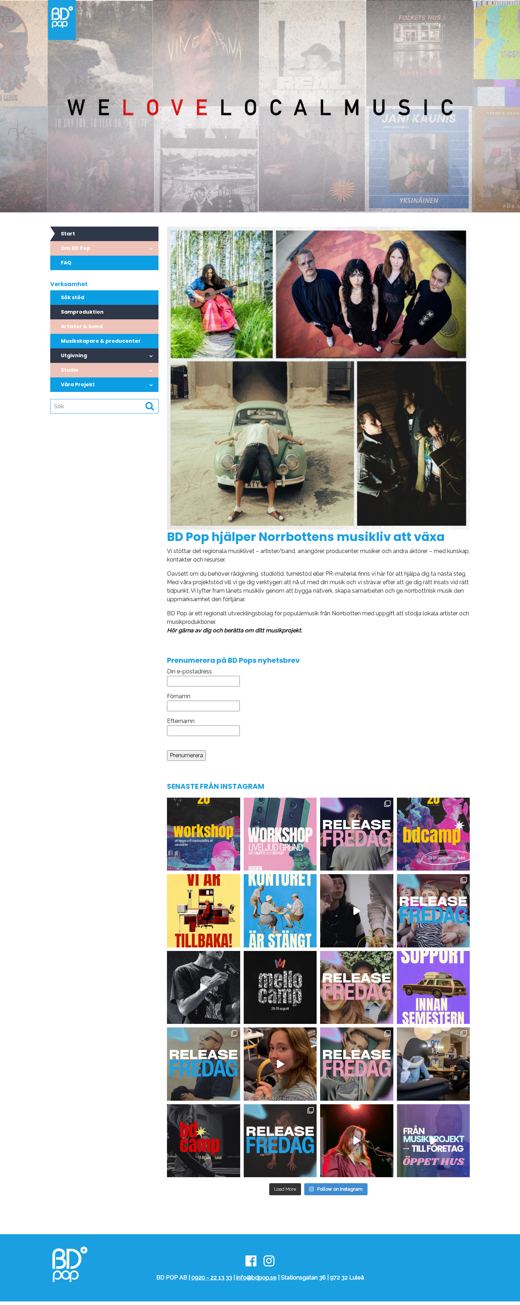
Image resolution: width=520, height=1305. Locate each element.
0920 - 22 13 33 (211, 1277)
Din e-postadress (189, 671)
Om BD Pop (75, 248)
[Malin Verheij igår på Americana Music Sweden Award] (356, 1141)
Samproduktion (82, 311)
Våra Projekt (78, 384)
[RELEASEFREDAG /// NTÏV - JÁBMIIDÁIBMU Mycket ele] (356, 1064)
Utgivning (74, 355)
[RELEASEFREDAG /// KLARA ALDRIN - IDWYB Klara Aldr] (280, 1141)
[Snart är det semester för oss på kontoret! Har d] (433, 987)
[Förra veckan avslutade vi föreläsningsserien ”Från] (433, 1064)
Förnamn (178, 696)
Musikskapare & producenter (101, 340)
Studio (70, 370)
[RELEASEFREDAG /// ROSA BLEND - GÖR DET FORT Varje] (433, 910)
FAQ (66, 262)
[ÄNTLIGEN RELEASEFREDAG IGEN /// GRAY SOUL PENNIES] (356, 834)
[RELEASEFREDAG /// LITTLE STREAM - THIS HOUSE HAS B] (356, 987)
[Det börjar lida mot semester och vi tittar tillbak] (356, 910)
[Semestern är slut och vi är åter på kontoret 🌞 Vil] (203, 910)
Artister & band (82, 326)
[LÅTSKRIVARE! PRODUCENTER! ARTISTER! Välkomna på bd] (203, 1141)
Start (68, 233)
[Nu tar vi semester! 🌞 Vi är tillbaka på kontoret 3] (280, 910)
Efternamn (181, 721)
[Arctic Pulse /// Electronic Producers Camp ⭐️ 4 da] (280, 1064)
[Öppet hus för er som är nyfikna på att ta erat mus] (433, 1141)
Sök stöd (72, 297)
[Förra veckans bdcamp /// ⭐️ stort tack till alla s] (203, 987)
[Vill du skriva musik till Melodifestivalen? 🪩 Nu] (280, 987)
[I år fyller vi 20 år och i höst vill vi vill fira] (433, 834)
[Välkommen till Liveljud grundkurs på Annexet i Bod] (280, 834)
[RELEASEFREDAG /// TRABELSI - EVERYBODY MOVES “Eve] (203, 1064)
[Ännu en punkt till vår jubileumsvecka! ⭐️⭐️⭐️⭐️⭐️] (203, 834)
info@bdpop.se (256, 1277)
